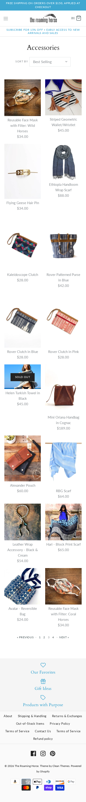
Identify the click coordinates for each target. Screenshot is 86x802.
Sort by (21, 61)
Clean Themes (61, 766)
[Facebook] (33, 753)
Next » (64, 637)
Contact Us (43, 731)
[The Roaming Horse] (43, 18)
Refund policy (43, 739)
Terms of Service (17, 731)
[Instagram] (43, 753)
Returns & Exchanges (67, 716)
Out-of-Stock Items (30, 723)
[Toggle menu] (5, 18)
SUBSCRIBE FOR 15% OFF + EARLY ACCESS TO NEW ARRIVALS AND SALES (43, 31)
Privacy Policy (60, 723)
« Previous (25, 637)
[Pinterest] (52, 753)
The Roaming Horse (27, 766)
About (8, 716)
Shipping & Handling (32, 716)
